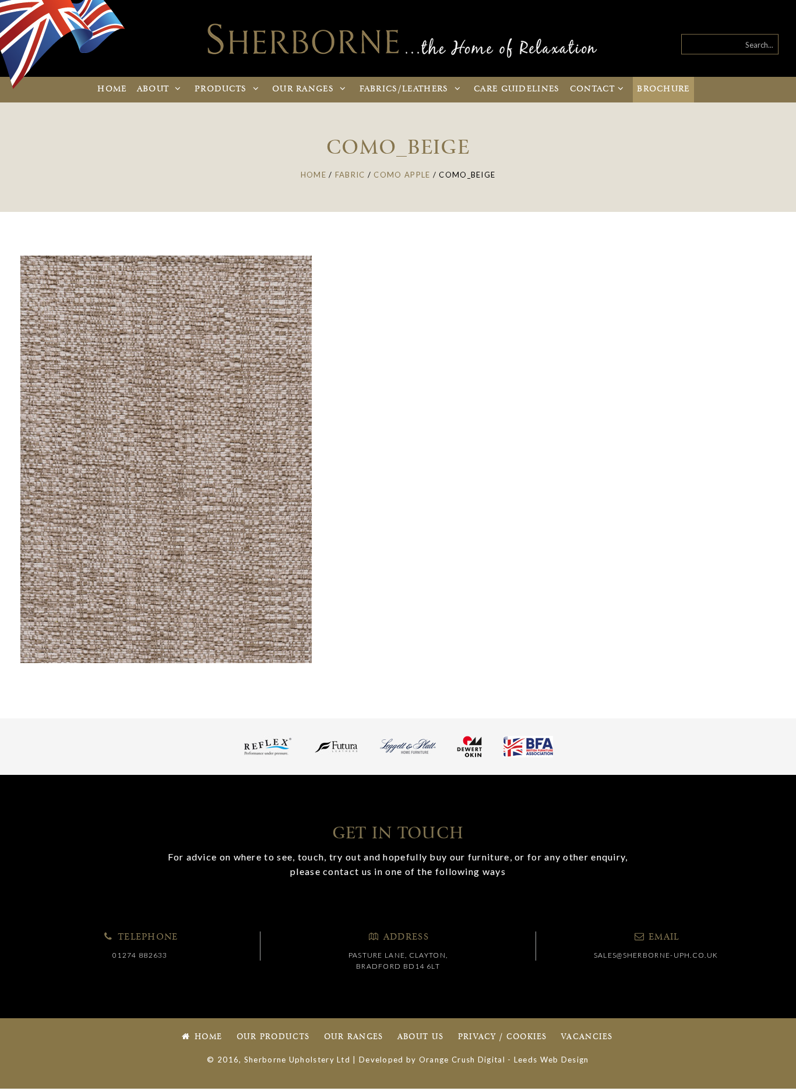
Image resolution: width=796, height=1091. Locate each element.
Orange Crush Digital (462, 1059)
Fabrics (404, 89)
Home (111, 89)
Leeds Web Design (551, 1059)
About (154, 89)
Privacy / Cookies (502, 1037)
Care (517, 89)
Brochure (663, 89)
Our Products (273, 1037)
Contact (592, 89)
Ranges (304, 89)
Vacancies (587, 1037)
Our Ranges (353, 1037)
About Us (420, 1037)
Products (222, 89)
